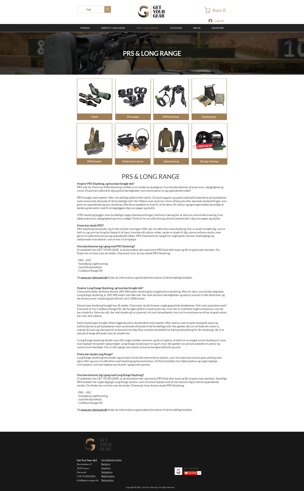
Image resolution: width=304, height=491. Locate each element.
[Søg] (107, 9)
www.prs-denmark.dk (94, 277)
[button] (216, 10)
